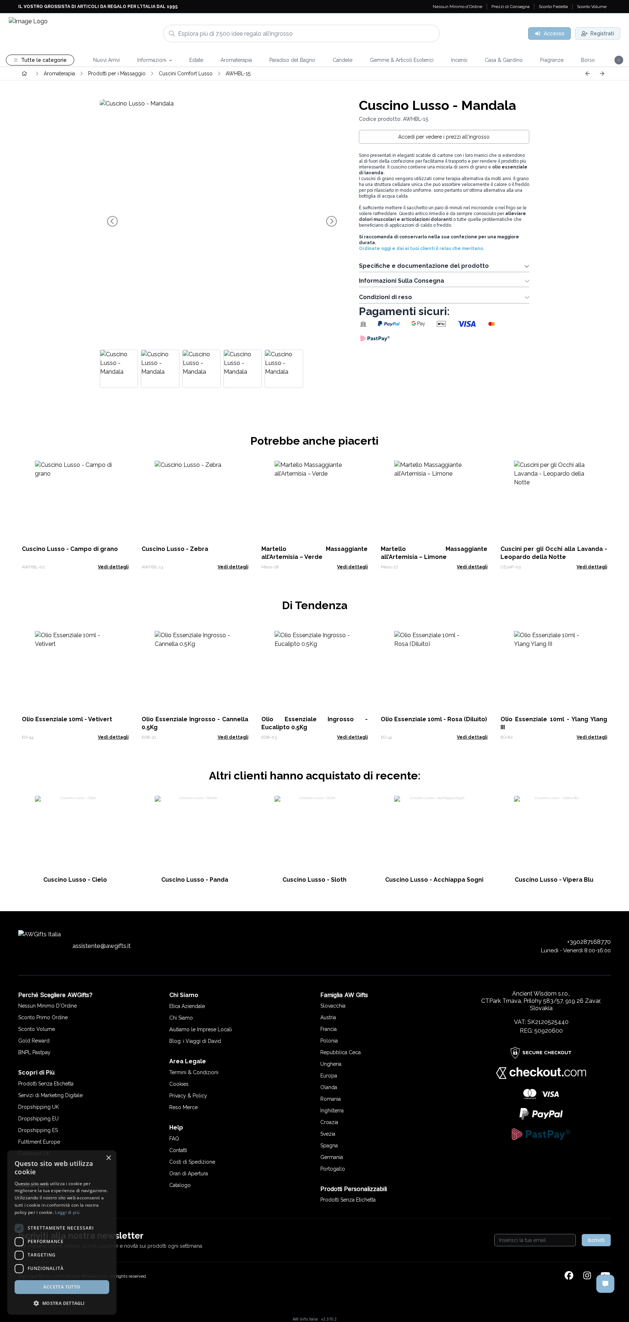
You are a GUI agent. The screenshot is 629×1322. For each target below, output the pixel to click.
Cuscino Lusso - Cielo (75, 879)
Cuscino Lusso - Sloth (314, 879)
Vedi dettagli (113, 566)
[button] (62, 1303)
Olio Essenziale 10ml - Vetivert (67, 719)
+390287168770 (589, 941)
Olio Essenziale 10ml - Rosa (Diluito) (434, 719)
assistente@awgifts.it (101, 945)
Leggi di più (67, 1212)
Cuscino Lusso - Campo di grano (70, 548)
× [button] (108, 1158)
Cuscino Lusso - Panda (194, 879)
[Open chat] (605, 1284)
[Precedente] (587, 73)
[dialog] (61, 1232)
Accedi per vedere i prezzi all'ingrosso (444, 137)
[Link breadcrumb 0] (24, 73)
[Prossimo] (602, 73)
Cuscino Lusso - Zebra (175, 548)
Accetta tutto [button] (61, 1287)
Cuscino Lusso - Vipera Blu (554, 879)
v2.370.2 (329, 1319)
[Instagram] (587, 1276)
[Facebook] (568, 1276)
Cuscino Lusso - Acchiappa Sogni (434, 879)
